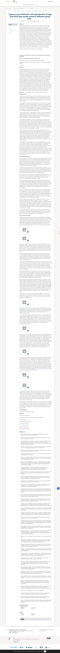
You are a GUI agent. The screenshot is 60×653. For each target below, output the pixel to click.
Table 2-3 (35, 368)
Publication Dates (11, 30)
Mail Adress (21, 65)
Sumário (10, 8)
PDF (37, 8)
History (10, 32)
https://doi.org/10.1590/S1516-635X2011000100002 (34, 11)
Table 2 (42, 293)
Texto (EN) (31, 8)
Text (9, 26)
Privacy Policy (41, 651)
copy (44, 11)
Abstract (10, 24)
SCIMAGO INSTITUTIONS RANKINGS (33, 21)
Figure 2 (46, 346)
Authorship (23, 21)
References (11, 28)
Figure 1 (37, 317)
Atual (19, 8)
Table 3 (29, 297)
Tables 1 (45, 217)
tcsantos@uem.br (25, 425)
